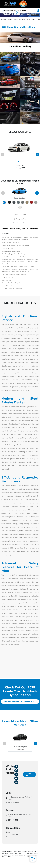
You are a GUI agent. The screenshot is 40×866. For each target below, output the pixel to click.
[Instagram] (16, 771)
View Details (20, 750)
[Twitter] (16, 774)
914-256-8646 (13, 802)
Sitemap (7, 853)
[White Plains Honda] (20, 4)
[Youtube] (16, 778)
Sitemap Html (13, 853)
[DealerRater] (16, 782)
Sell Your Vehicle (24, 9)
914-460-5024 (13, 820)
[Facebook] (16, 767)
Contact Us (29, 774)
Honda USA (8, 857)
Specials (13, 9)
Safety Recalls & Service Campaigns (13, 855)
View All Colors (20, 215)
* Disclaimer (35, 14)
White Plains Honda (7, 851)
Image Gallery (21, 219)
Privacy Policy (17, 851)
